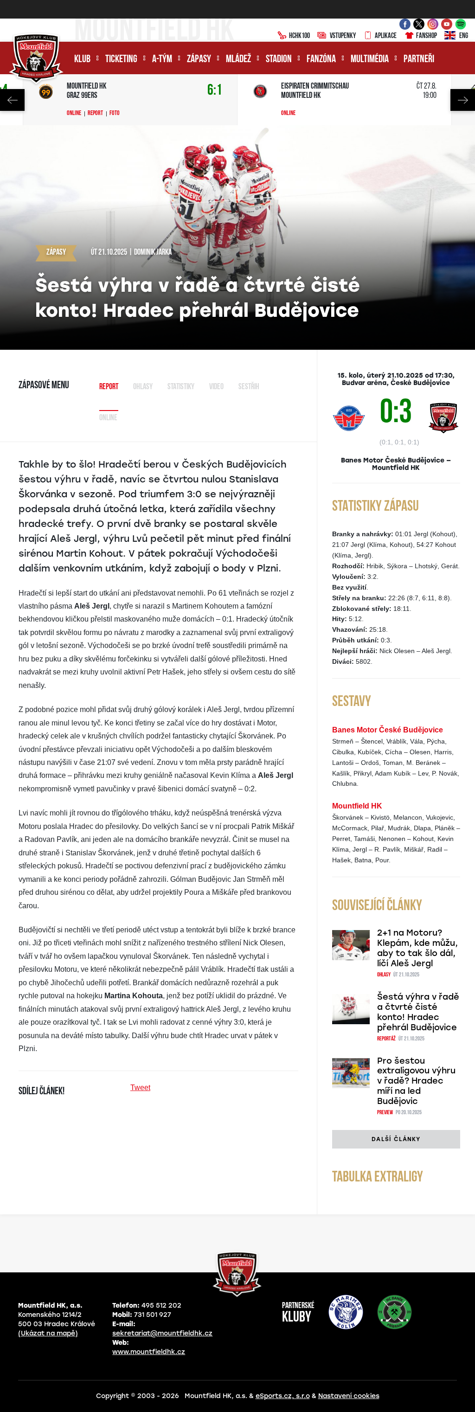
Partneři (419, 59)
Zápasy (199, 59)
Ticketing (121, 59)
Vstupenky (343, 36)
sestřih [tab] (248, 387)
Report (95, 113)
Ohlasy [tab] (143, 387)
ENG (463, 36)
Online (74, 113)
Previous (12, 100)
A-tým (162, 59)
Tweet (140, 1087)
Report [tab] (108, 387)
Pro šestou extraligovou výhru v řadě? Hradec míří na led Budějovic (416, 1081)
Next (462, 100)
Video (216, 387)
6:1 (214, 90)
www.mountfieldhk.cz (148, 1352)
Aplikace (386, 36)
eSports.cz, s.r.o (283, 1396)
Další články (396, 1139)
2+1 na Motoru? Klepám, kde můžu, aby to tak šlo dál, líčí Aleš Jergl (417, 948)
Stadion (279, 59)
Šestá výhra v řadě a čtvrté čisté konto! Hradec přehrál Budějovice (418, 1012)
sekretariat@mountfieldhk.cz (162, 1333)
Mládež (238, 59)
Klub (82, 59)
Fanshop (426, 36)
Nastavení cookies (348, 1396)
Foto (114, 113)
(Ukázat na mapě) (48, 1333)
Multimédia (370, 59)
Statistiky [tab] (180, 387)
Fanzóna (321, 59)
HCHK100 (299, 36)
